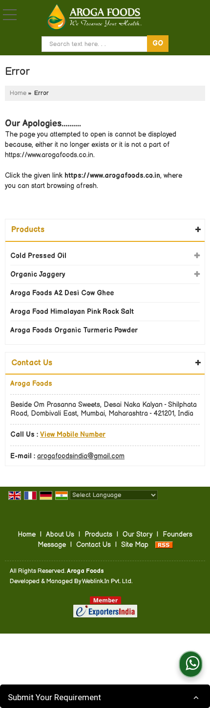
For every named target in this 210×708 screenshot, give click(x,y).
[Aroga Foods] (94, 17)
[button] (72, 434)
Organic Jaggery (37, 274)
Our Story (137, 534)
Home (18, 93)
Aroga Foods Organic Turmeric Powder (74, 330)
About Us (60, 534)
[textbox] (96, 44)
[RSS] (164, 545)
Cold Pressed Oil (38, 256)
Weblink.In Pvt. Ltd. (107, 581)
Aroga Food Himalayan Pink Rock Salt (72, 311)
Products (27, 230)
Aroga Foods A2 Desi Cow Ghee (62, 293)
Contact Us (93, 545)
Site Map (134, 545)
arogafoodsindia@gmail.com (81, 456)
